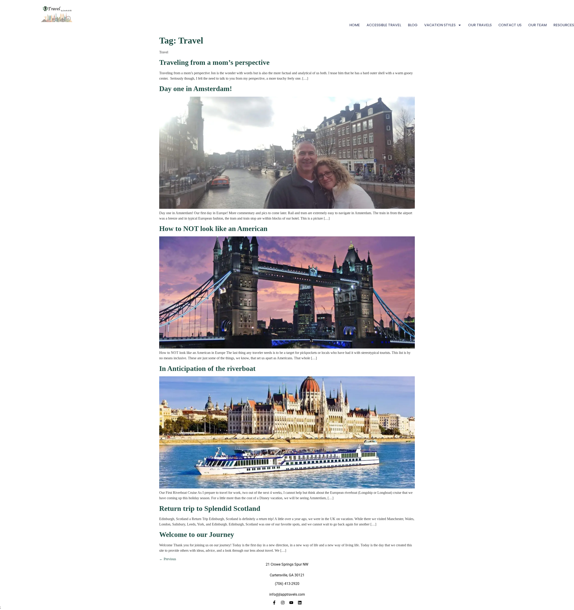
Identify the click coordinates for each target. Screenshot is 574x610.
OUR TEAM (537, 25)
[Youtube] (291, 603)
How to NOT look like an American (213, 228)
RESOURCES (563, 25)
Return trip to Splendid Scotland (209, 508)
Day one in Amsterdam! (195, 89)
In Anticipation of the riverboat (207, 368)
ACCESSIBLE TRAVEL (384, 25)
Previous (167, 559)
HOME (354, 25)
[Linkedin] (300, 603)
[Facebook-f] (274, 603)
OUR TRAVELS (480, 25)
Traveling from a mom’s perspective (214, 62)
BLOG (412, 25)
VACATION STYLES (440, 25)
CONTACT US (510, 25)
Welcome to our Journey (196, 534)
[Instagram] (283, 603)
